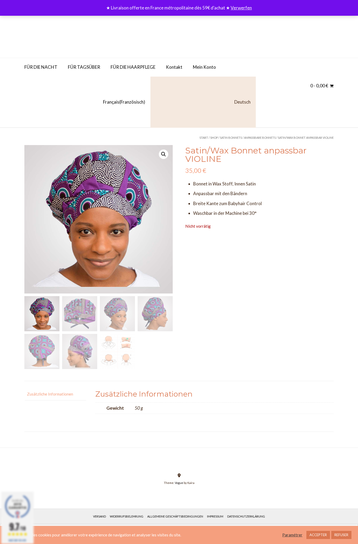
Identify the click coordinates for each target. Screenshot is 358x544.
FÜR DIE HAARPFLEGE (133, 67)
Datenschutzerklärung (246, 516)
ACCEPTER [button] (318, 535)
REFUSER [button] (341, 535)
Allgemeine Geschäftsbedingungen (175, 516)
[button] (163, 154)
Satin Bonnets (231, 137)
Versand (99, 516)
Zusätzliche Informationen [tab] (50, 394)
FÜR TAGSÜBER (84, 67)
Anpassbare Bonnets (260, 137)
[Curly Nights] (63, 35)
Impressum (215, 516)
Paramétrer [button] (292, 535)
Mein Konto (204, 67)
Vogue (179, 482)
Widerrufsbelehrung (126, 516)
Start (203, 137)
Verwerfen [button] (241, 7)
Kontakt (174, 67)
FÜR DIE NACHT (40, 67)
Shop (214, 137)
